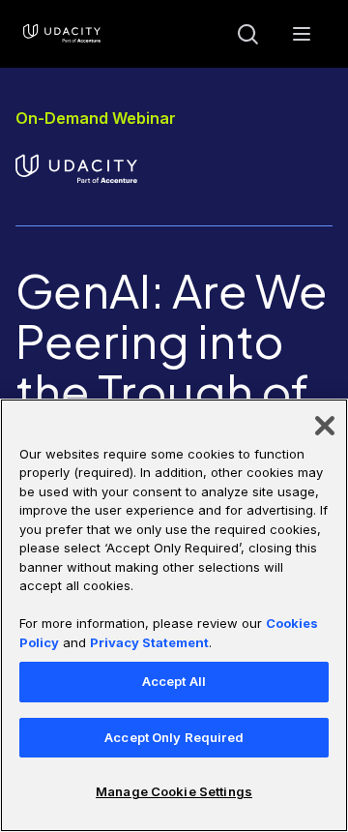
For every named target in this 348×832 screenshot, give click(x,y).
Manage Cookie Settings (174, 791)
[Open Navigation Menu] (301, 34)
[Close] (325, 425)
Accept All (174, 681)
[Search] (247, 34)
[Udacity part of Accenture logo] (62, 33)
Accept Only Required (174, 737)
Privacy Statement (149, 642)
